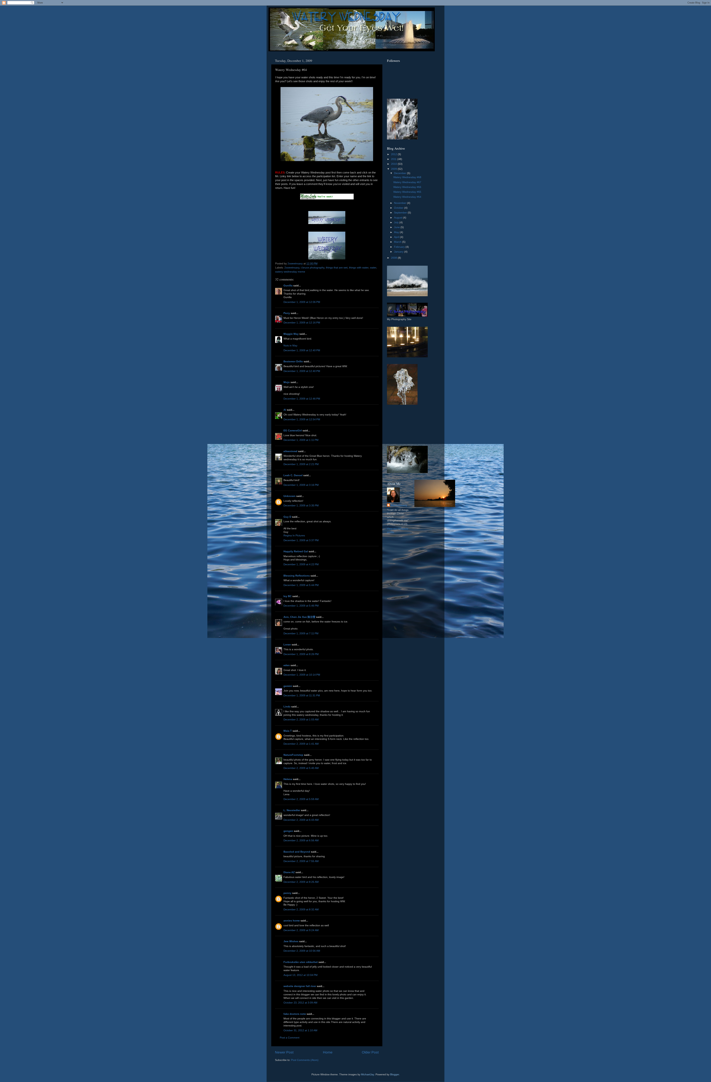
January (399, 251)
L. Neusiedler (291, 810)
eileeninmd (290, 451)
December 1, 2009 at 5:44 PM (301, 585)
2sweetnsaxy (291, 267)
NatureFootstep (293, 755)
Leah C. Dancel (293, 475)
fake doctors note (294, 1014)
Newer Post (284, 1052)
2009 (394, 169)
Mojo (286, 382)
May (397, 232)
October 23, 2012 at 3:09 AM (300, 1002)
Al (284, 409)
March (398, 242)
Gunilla (288, 285)
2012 (394, 154)
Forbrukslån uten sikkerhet (300, 962)
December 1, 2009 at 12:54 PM (301, 419)
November (400, 203)
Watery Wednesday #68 (407, 177)
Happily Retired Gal (295, 551)
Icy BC (287, 596)
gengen (288, 831)
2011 (394, 159)
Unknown (289, 496)
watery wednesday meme (290, 271)
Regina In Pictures (294, 535)
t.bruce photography (312, 267)
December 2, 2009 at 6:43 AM (301, 820)
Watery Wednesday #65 (407, 192)
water (373, 267)
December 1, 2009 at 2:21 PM (301, 464)
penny (287, 893)
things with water (358, 267)
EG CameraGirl (292, 430)
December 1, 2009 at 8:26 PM (301, 654)
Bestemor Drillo (293, 361)
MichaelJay (367, 1074)
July (396, 222)
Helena (287, 779)
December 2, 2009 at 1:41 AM (301, 743)
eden (286, 665)
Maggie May (291, 334)
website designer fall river (299, 986)
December (400, 173)
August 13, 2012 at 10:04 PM (300, 975)
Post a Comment (289, 1037)
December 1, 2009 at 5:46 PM (301, 605)
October (399, 207)
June (397, 227)
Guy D (287, 516)
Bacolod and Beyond (296, 851)
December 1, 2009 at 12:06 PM (301, 302)
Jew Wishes (290, 941)
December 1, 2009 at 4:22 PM (301, 564)
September (401, 212)
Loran (287, 644)
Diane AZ (289, 872)
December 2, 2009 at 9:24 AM (301, 930)
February (399, 247)
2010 (394, 164)
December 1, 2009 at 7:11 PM (300, 633)
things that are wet (337, 267)
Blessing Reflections (296, 575)
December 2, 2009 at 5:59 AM (301, 799)
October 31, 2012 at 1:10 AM (300, 1030)
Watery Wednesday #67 (407, 182)
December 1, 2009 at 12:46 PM (301, 398)
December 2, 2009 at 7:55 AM (301, 861)
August (398, 217)
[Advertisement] (403, 425)
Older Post (370, 1052)
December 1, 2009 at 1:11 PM (300, 440)
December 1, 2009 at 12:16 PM (301, 322)
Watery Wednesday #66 (407, 187)
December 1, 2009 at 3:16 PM (301, 485)
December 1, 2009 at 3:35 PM (301, 505)
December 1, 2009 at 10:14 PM (301, 674)
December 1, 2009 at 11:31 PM (301, 695)
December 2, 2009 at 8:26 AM (301, 882)
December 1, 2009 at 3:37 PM (301, 540)
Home (328, 1052)
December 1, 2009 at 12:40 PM (301, 350)
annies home (291, 920)
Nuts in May (290, 345)
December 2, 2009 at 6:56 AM (301, 840)
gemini (287, 686)
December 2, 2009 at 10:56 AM (301, 950)
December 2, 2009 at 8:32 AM (301, 909)
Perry (286, 313)
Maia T (287, 730)
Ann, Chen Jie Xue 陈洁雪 (299, 617)
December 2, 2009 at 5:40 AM (301, 768)
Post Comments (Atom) (304, 1060)
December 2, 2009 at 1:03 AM (301, 719)
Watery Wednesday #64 (407, 197)
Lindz (287, 706)
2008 (394, 257)
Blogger (394, 1074)
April (397, 237)
